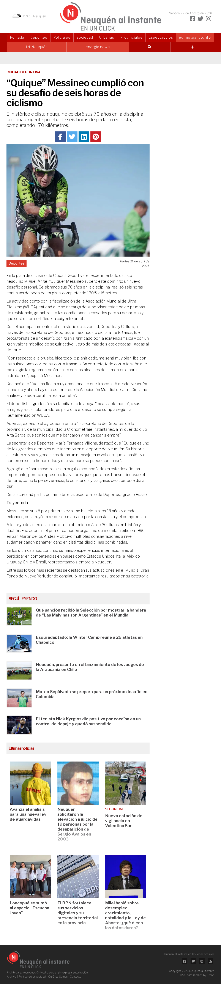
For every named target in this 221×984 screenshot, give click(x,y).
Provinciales (131, 37)
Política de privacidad (33, 976)
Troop (210, 975)
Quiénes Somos (58, 976)
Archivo (12, 976)
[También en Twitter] (200, 18)
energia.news (98, 47)
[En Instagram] (208, 18)
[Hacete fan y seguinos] (192, 18)
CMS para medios (191, 975)
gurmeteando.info (195, 37)
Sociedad (84, 37)
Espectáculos (160, 37)
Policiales (61, 37)
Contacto (75, 976)
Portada (17, 37)
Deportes (38, 37)
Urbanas (106, 37)
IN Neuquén (37, 47)
